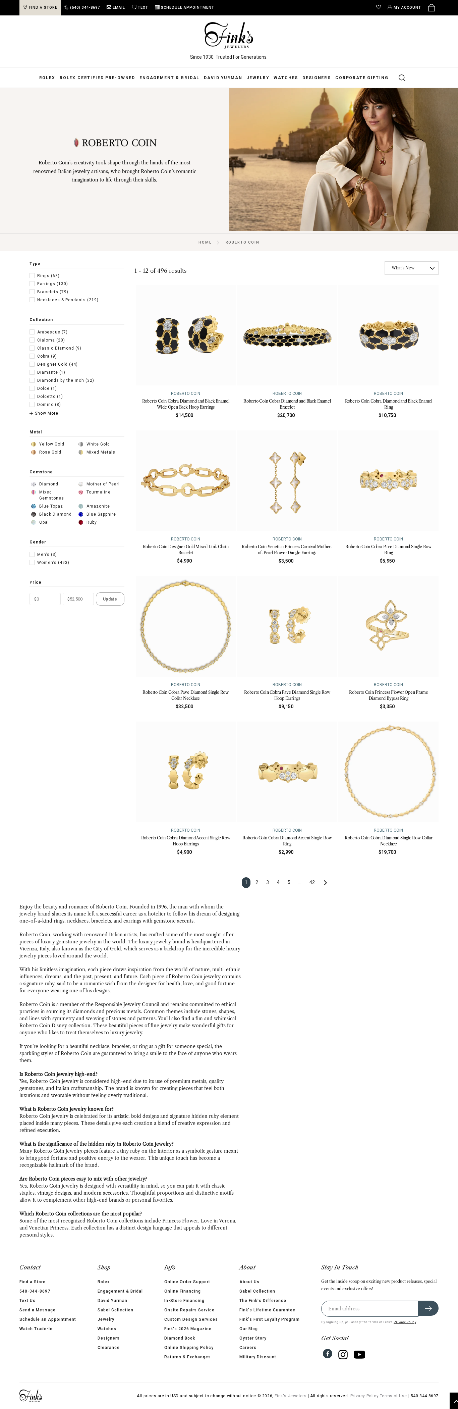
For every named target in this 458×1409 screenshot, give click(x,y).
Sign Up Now (294, 755)
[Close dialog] (351, 634)
